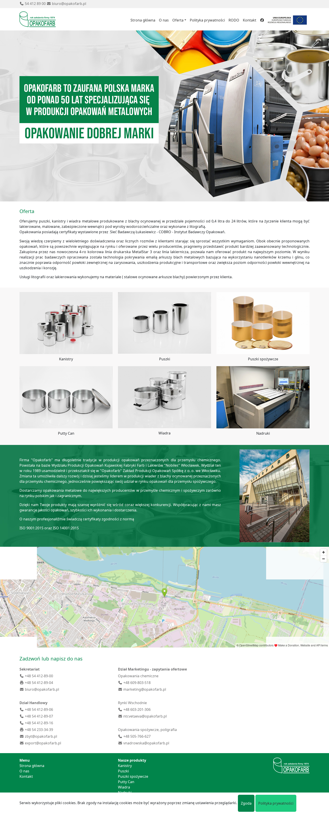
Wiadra (124, 787)
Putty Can (126, 781)
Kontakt (249, 20)
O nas (164, 20)
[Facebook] (262, 20)
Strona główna (142, 20)
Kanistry (125, 765)
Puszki (123, 771)
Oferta (178, 20)
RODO (234, 20)
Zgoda (246, 803)
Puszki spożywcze (133, 776)
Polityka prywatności (207, 20)
